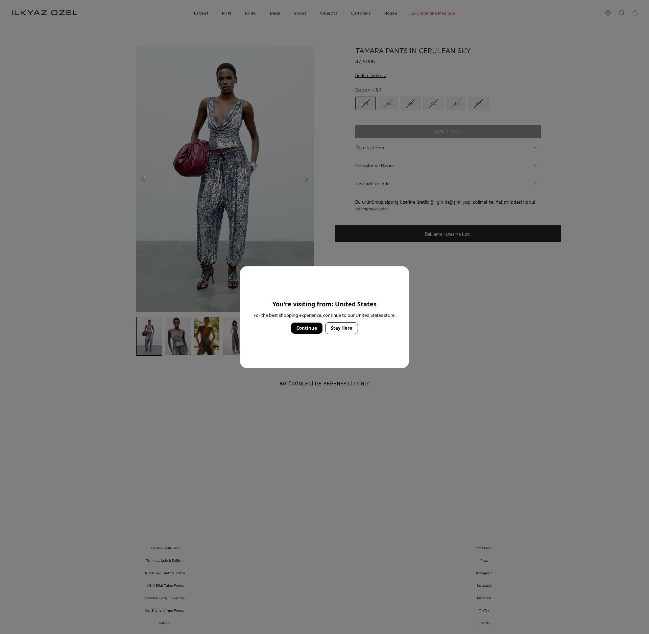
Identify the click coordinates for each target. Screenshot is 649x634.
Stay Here (341, 328)
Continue (306, 328)
